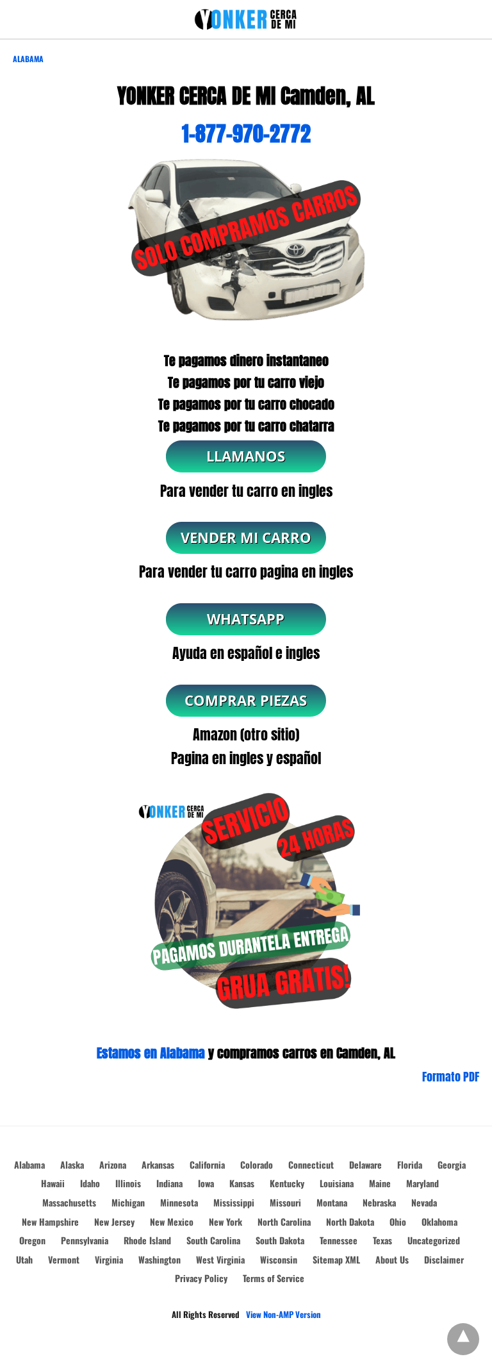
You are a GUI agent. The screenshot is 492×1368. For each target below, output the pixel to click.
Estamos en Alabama (151, 1053)
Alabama (28, 58)
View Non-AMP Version (283, 1314)
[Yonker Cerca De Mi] (246, 19)
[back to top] (463, 1339)
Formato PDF (450, 1076)
